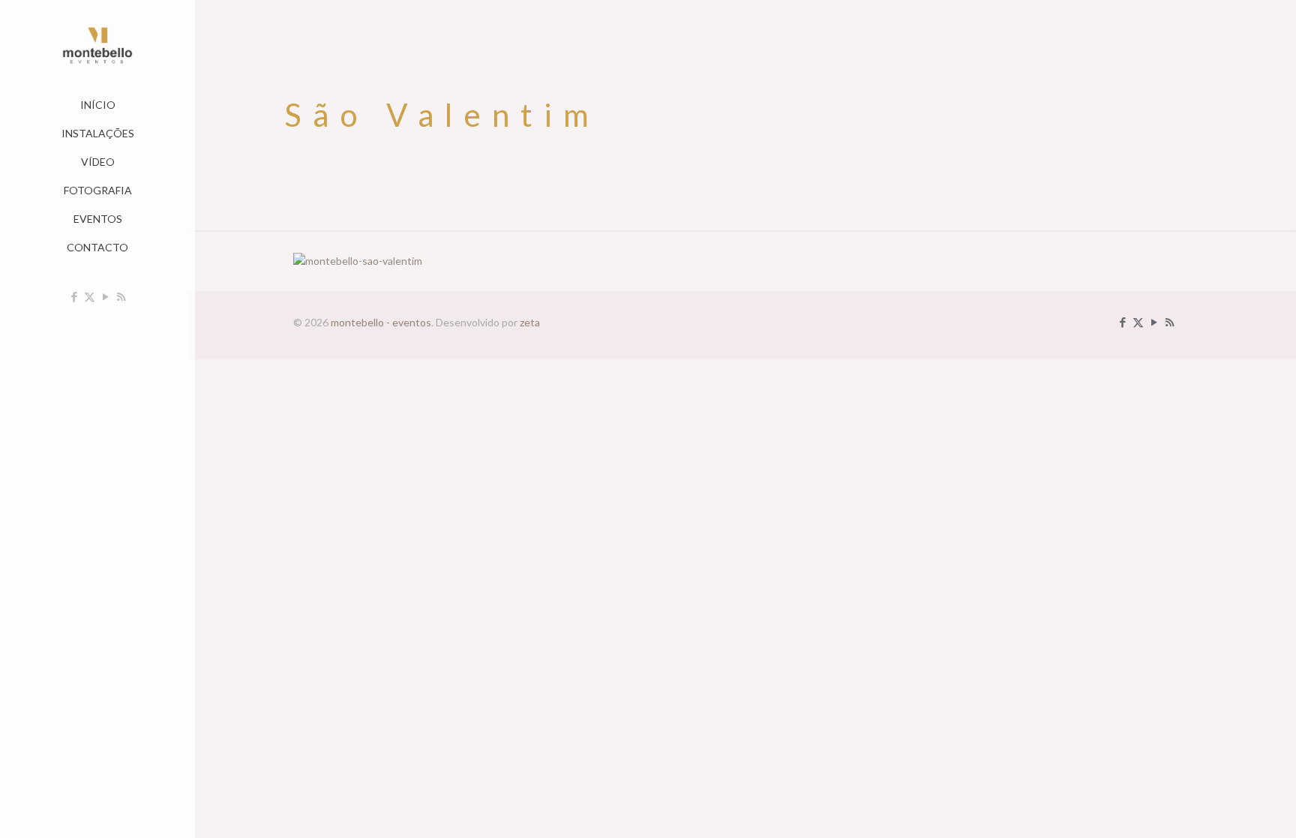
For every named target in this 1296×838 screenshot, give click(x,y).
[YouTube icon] (105, 296)
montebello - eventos (381, 322)
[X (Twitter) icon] (89, 296)
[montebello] (97, 45)
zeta (530, 322)
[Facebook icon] (74, 296)
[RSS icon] (121, 296)
